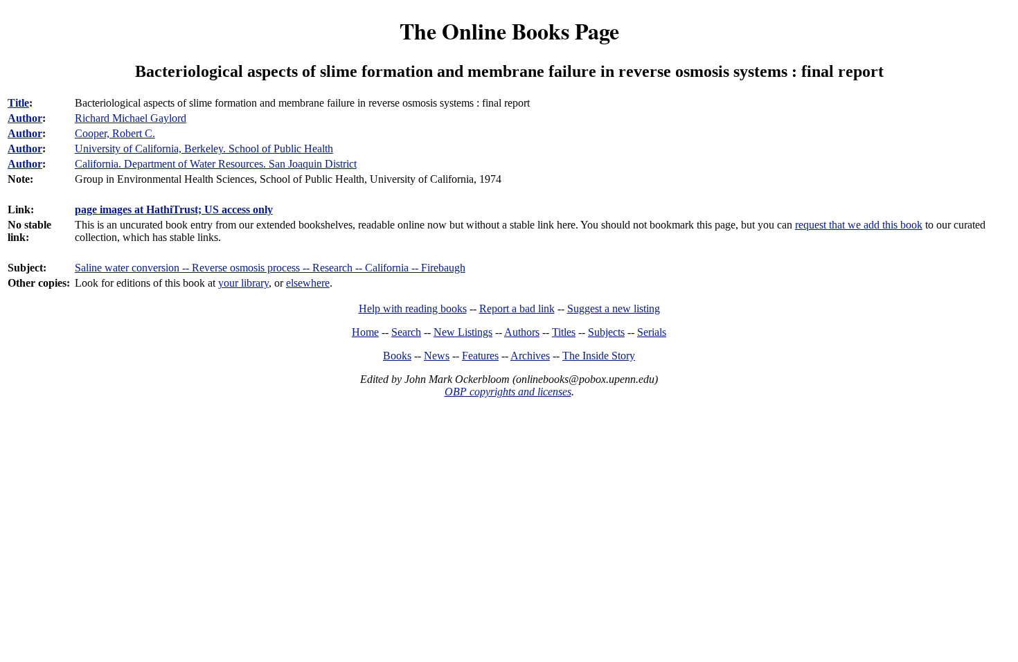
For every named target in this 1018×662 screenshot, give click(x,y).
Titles (563, 332)
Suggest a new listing (613, 308)
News (436, 355)
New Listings (463, 332)
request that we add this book (858, 225)
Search (406, 332)
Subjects (606, 332)
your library (243, 283)
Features (480, 355)
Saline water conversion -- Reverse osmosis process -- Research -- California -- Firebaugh (270, 268)
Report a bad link (517, 308)
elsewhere (308, 283)
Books (397, 355)
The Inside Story (598, 355)
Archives (530, 355)
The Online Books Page (509, 31)
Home (365, 332)
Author (25, 118)
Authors (521, 332)
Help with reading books (413, 308)
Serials (651, 332)
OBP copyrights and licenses (508, 391)
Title (18, 103)
